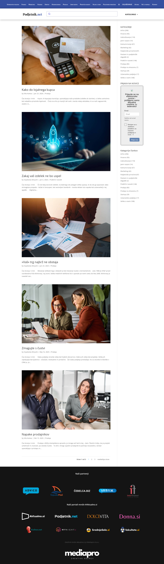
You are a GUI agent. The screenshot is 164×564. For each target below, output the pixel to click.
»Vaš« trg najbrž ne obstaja (40, 262)
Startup (47, 4)
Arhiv (122, 30)
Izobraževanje (125, 37)
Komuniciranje (56, 4)
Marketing (32, 4)
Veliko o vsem (97, 4)
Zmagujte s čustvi (33, 348)
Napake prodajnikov (35, 434)
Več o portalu (145, 4)
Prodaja (65, 4)
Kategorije (130, 14)
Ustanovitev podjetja (13, 4)
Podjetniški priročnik (109, 4)
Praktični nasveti (85, 4)
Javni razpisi (74, 4)
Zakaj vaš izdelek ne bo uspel (42, 176)
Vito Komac (28, 93)
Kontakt (154, 4)
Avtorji (137, 4)
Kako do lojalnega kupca (38, 90)
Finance (24, 4)
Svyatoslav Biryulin (31, 180)
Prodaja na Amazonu (128, 67)
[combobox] (82, 13)
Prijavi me (134, 140)
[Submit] (49, 13)
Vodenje (39, 4)
